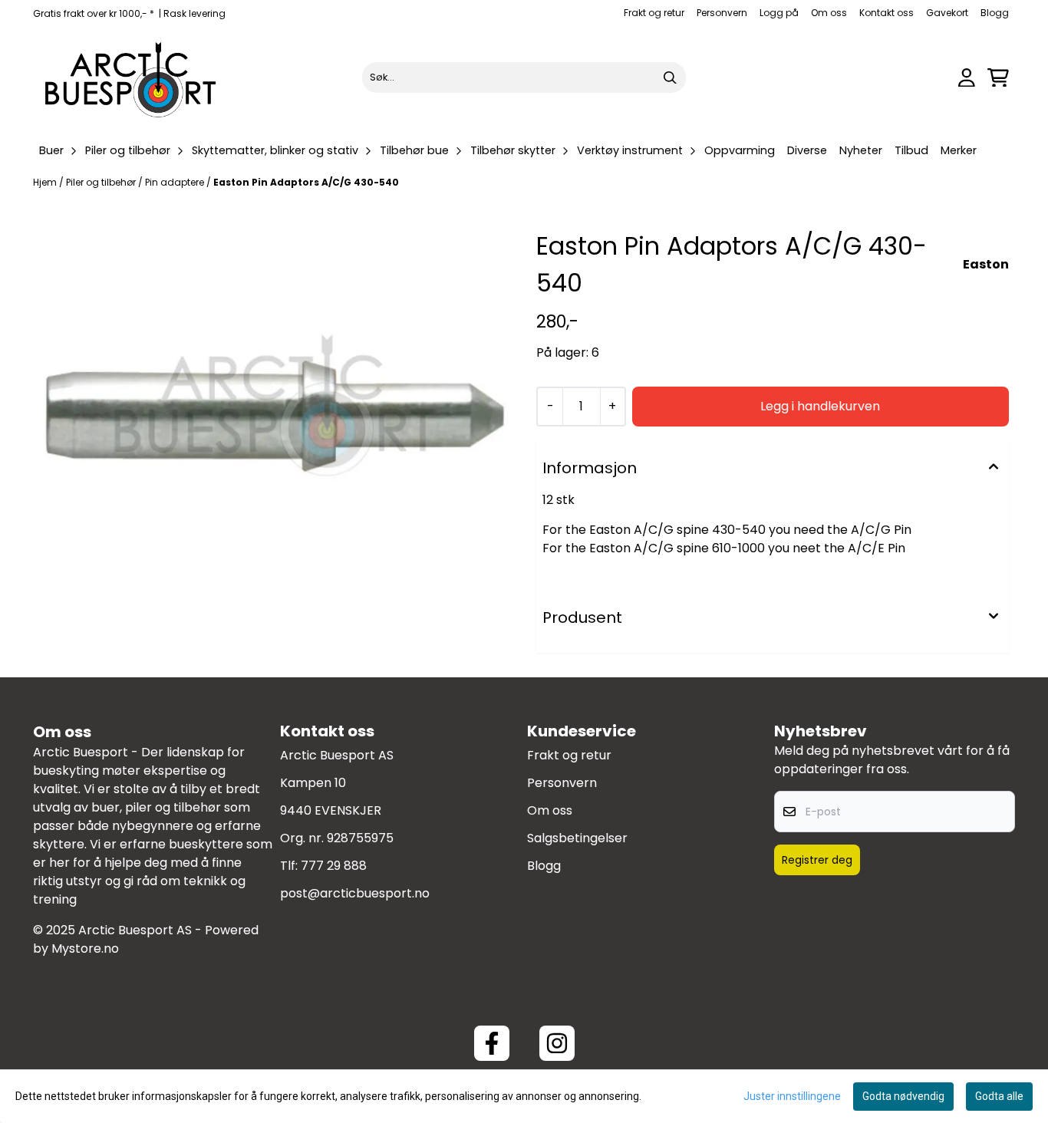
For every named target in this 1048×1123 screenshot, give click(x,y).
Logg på (779, 12)
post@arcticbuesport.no (355, 893)
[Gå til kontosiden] (966, 78)
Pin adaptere (175, 182)
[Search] (670, 77)
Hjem (46, 182)
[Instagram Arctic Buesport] (557, 1043)
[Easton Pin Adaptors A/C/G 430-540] (275, 410)
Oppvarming (739, 150)
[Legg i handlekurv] (820, 406)
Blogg (994, 12)
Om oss (829, 12)
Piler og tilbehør (102, 182)
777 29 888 (334, 865)
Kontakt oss (886, 12)
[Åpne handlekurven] (998, 78)
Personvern (722, 12)
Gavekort (947, 12)
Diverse (807, 150)
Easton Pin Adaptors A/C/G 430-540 (306, 182)
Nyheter (860, 150)
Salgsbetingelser (577, 838)
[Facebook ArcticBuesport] (491, 1043)
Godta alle (999, 1096)
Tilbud (911, 150)
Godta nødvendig (903, 1096)
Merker (959, 150)
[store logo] (131, 77)
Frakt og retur (654, 12)
